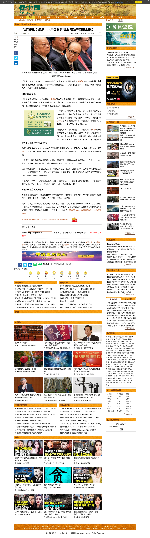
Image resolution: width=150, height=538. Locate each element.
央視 (112, 373)
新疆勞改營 (124, 371)
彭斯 (124, 348)
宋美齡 (127, 378)
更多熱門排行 (129, 294)
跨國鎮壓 (82, 400)
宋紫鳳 (109, 394)
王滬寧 (111, 350)
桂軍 (110, 378)
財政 (133, 360)
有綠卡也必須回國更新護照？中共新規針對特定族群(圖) (128, 217)
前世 (47, 374)
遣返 (132, 373)
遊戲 (77, 488)
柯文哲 (111, 346)
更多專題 (131, 117)
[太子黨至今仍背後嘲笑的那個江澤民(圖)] (113, 153)
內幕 (128, 350)
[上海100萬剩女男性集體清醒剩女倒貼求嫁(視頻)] (28, 441)
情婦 (115, 353)
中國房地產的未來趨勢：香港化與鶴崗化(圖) (76, 307)
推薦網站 (27, 528)
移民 (118, 373)
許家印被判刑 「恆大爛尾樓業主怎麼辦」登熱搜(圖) (33, 289)
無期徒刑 (54, 400)
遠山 (118, 399)
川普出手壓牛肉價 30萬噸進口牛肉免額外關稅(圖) (128, 146)
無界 (124, 528)
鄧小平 (132, 378)
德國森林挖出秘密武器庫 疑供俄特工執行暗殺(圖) (128, 164)
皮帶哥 (86, 348)
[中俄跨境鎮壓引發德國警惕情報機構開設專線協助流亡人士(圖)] (87, 378)
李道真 (119, 396)
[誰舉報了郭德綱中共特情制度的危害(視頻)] (58, 441)
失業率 (81, 463)
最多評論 (113, 299)
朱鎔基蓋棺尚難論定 (114, 244)
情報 (89, 400)
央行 (118, 357)
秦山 (109, 406)
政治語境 (61, 463)
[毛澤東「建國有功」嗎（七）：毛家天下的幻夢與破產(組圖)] (113, 224)
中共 (18, 345)
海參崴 (115, 362)
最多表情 (128, 299)
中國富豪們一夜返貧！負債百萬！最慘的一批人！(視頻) (35, 304)
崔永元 (120, 350)
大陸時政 (21, 20)
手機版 (71, 33)
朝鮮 (107, 357)
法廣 (125, 355)
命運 (24, 372)
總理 (23, 400)
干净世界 (36, 528)
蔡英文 (122, 362)
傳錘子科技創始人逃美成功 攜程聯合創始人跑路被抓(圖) (128, 182)
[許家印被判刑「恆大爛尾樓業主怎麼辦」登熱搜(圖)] (58, 378)
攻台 (25, 490)
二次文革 (54, 463)
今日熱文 (19, 322)
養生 (107, 385)
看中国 (30, 9)
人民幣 (108, 360)
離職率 (22, 515)
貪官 (47, 488)
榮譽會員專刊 (113, 48)
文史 (93, 17)
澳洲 (132, 376)
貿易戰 (108, 341)
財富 (107, 362)
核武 (57, 517)
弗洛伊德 (116, 346)
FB (133, 355)
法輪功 (124, 366)
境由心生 (29, 372)
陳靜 (118, 401)
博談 (66, 17)
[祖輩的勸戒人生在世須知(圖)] (28, 352)
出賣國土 (122, 341)
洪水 (115, 343)
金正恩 (131, 346)
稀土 (65, 517)
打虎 (124, 353)
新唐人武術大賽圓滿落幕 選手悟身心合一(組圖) (128, 137)
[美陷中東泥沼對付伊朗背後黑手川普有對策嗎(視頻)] (58, 495)
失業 (18, 515)
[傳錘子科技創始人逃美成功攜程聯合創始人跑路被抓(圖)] (113, 179)
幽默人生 (129, 380)
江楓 (118, 408)
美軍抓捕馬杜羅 (112, 114)
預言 (117, 383)
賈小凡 (109, 396)
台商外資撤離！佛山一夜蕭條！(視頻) (28, 295)
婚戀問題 (26, 463)
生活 (102, 17)
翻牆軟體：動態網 (114, 528)
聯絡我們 (45, 526)
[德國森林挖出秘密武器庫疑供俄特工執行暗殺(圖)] (113, 162)
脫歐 (115, 357)
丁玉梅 (90, 348)
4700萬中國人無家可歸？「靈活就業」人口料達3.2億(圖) (35, 298)
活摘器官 (109, 369)
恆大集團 (86, 374)
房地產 (16, 42)
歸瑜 (128, 396)
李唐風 (128, 401)
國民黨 (124, 339)
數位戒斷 (91, 488)
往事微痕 (114, 355)
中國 (15, 44)
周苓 (109, 401)
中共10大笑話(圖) (21, 343)
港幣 (123, 360)
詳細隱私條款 (119, 2)
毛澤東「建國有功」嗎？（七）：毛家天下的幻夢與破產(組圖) (128, 226)
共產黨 (30, 345)
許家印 (78, 348)
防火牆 (108, 366)
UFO (121, 346)
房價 (107, 364)
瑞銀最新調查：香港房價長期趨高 (72, 298)
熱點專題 (111, 104)
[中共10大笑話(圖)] (28, 326)
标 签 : (17, 37)
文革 (131, 383)
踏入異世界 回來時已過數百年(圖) (118, 60)
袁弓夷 (119, 343)
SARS (118, 371)
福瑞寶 (95, 528)
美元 (128, 357)
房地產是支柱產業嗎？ (68, 301)
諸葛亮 (121, 380)
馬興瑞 (92, 374)
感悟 (110, 383)
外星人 (124, 383)
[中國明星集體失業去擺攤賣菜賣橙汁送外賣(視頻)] (87, 495)
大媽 (133, 362)
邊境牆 (120, 348)
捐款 (52, 526)
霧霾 (126, 364)
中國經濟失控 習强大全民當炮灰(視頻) (28, 286)
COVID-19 (112, 339)
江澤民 (116, 350)
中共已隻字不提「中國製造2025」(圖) (119, 254)
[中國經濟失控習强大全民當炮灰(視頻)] (87, 441)
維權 (112, 366)
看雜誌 (64, 528)
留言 (84, 33)
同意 (138, 2)
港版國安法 (125, 343)
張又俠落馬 (111, 111)
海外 (124, 376)
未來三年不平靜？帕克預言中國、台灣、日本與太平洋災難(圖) (128, 208)
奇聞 (111, 17)
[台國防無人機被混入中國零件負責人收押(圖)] (113, 197)
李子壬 (128, 408)
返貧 (77, 463)
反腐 (121, 353)
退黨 (133, 343)
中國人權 (46, 20)
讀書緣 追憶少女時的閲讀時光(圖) (118, 65)
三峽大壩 (128, 341)
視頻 (17, 437)
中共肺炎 (109, 337)
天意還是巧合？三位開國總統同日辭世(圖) (121, 55)
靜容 (118, 406)
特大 (92, 33)
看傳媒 (88, 528)
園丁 (109, 404)
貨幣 (131, 357)
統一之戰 (31, 490)
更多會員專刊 (129, 67)
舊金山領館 (67, 348)
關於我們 (60, 526)
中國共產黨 (23, 345)
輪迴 (51, 374)
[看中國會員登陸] (121, 27)
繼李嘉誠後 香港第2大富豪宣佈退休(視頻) (75, 286)
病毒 (107, 339)
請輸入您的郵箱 (121, 424)
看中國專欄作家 (114, 390)
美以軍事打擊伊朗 (113, 108)
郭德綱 (48, 463)
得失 (33, 372)
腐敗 (118, 353)
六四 (130, 343)
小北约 (61, 517)
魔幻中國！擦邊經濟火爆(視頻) (85, 485)
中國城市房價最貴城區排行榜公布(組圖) (74, 295)
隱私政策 (78, 526)
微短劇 (81, 488)
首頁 (21, 17)
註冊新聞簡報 (113, 420)
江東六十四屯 (116, 369)
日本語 (114, 526)
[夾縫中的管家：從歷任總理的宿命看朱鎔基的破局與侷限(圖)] (28, 378)
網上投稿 (36, 526)
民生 (120, 376)
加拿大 (111, 357)
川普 (122, 337)
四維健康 (110, 411)
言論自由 (130, 371)
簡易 (128, 394)
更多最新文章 (129, 264)
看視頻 (103, 528)
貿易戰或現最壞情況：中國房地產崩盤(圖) (75, 292)
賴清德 (126, 337)
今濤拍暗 (120, 394)
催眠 (57, 374)
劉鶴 (107, 350)
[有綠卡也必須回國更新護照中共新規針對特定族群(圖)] (58, 326)
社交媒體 (129, 355)
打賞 (80, 33)
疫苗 (107, 346)
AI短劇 (78, 517)
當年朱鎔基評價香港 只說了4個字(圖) (119, 292)
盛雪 (118, 404)
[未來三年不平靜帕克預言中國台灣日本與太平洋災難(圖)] (113, 206)
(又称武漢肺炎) (116, 337)
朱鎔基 (19, 400)
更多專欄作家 (129, 414)
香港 (15, 47)
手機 (114, 383)
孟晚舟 (113, 348)
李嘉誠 (16, 39)
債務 (121, 357)
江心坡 (114, 371)
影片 (120, 17)
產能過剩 (87, 463)
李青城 (128, 406)
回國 (110, 376)
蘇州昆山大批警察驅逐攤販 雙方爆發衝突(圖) (31, 417)
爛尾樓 (62, 400)
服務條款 (69, 526)
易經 (124, 380)
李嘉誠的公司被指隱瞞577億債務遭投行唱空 (76, 304)
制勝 (18, 490)
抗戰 (114, 378)
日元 (119, 360)
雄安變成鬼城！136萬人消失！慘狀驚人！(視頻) (32, 301)
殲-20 (22, 490)
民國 (107, 378)
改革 (29, 400)
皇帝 (117, 380)
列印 (88, 33)
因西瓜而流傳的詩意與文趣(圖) (117, 52)
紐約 (75, 17)
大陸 (30, 17)
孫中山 (118, 378)
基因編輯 (130, 364)
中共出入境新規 (59, 348)
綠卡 (117, 376)
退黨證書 (72, 528)
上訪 (120, 366)
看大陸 (24, 24)
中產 (110, 362)
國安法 (131, 339)
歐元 (116, 360)
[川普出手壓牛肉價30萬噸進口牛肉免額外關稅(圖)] (113, 144)
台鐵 (127, 339)
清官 (51, 488)
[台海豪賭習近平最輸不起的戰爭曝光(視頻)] (28, 468)
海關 (128, 373)
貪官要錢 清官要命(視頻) (53, 485)
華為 (127, 346)
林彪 (107, 380)
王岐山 (108, 348)
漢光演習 (118, 339)
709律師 (116, 366)
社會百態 (38, 20)
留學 (125, 373)
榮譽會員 (89, 242)
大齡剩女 (20, 463)
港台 (57, 17)
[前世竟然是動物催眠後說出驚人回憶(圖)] (58, 352)
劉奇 (110, 380)
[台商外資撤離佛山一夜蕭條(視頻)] (28, 495)
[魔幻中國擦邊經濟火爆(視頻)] (87, 468)
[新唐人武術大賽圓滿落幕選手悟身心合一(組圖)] (113, 135)
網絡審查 (129, 366)
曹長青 (119, 411)
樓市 (130, 360)
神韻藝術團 (46, 528)
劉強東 (130, 362)
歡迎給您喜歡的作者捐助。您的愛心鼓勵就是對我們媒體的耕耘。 (45, 219)
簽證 (107, 376)
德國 (86, 400)
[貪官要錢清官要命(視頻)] (58, 468)
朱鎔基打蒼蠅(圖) (112, 252)
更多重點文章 (129, 233)
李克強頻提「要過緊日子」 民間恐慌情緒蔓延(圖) (77, 289)
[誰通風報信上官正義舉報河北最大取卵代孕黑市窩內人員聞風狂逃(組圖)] (113, 126)
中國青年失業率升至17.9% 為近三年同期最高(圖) (32, 292)
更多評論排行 (129, 328)
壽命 (128, 383)
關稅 (116, 348)
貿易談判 (132, 348)
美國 (48, 17)
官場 (39, 17)
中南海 (125, 350)
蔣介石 (122, 378)
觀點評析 (30, 20)
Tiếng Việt (105, 526)
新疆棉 (108, 343)
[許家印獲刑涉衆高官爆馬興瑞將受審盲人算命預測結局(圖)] (87, 352)
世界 (84, 17)
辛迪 (128, 411)
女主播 (108, 373)
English (87, 526)
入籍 (114, 376)
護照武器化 (49, 348)
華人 (115, 373)
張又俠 (117, 341)
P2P (123, 364)
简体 (76, 33)
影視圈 (86, 517)
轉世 (54, 374)
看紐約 (80, 528)
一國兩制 (109, 355)
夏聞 (128, 399)
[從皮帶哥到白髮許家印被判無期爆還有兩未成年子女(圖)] (87, 326)
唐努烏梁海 (124, 369)
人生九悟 (20, 372)
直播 (85, 488)
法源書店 (56, 528)
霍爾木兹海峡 (51, 517)
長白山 (130, 369)
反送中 (108, 353)
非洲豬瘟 (115, 364)
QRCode (46, 264)
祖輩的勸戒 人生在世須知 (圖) (25, 369)
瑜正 (109, 408)
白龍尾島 (109, 371)
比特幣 (113, 360)
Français (95, 526)
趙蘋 (128, 404)
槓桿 (124, 357)
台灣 (118, 362)
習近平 (34, 345)
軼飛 (109, 399)
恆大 (82, 348)
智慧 (107, 383)
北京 (126, 362)
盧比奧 (131, 337)
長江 (112, 343)
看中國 (132, 353)
